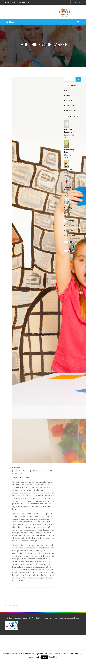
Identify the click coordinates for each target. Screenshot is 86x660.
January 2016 (70, 236)
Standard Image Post (68, 188)
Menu (11, 22)
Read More (53, 657)
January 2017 (70, 225)
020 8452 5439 (24, 2)
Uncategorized (71, 110)
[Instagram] (78, 2)
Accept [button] (45, 657)
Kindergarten (71, 95)
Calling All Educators (68, 130)
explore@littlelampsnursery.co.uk (18, 6)
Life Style (69, 100)
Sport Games (70, 105)
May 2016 (69, 230)
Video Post (68, 170)
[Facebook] (73, 2)
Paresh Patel (41, 471)
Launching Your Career (68, 208)
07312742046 (11, 2)
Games (17, 467)
